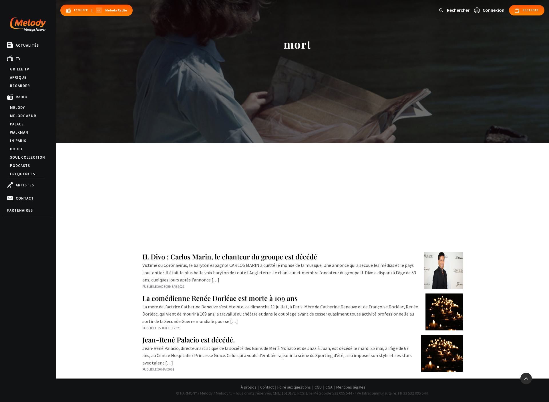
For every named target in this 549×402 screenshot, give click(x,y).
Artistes (25, 185)
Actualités (27, 45)
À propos (248, 387)
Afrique (18, 77)
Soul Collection (27, 157)
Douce (16, 149)
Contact (25, 198)
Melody (17, 107)
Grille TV (19, 69)
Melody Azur (23, 115)
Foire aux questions (294, 387)
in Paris (18, 140)
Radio (21, 96)
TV (18, 58)
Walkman (19, 132)
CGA (329, 387)
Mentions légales (350, 387)
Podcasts (20, 165)
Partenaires (20, 210)
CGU (318, 387)
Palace (17, 124)
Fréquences (22, 174)
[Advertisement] (302, 186)
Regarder (20, 85)
